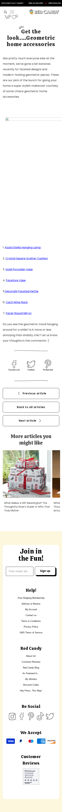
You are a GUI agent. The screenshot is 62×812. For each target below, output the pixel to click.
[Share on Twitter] (31, 364)
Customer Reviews (31, 662)
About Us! (31, 656)
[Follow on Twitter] (50, 716)
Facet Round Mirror (19, 313)
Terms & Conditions (31, 621)
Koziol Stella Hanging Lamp (23, 247)
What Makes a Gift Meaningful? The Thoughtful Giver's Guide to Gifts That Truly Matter (27, 506)
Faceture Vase (16, 280)
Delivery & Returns (31, 603)
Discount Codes (31, 685)
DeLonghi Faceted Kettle (21, 291)
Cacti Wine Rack (17, 302)
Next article (27, 421)
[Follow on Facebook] (22, 716)
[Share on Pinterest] (48, 364)
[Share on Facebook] (14, 364)
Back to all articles (31, 407)
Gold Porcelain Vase (19, 269)
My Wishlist (31, 679)
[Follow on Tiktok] (40, 716)
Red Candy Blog (31, 667)
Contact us (31, 615)
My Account (31, 609)
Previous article (34, 393)
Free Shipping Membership (31, 598)
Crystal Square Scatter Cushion (27, 258)
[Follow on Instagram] (12, 716)
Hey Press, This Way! (31, 690)
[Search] (5, 12)
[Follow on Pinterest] (31, 716)
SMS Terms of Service (31, 632)
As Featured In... (31, 673)
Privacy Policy (31, 626)
